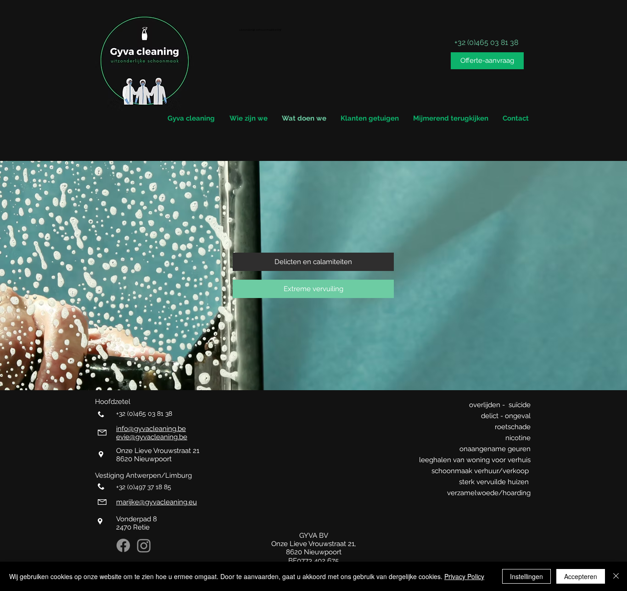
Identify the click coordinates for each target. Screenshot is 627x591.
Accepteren (580, 576)
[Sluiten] (615, 576)
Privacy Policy (464, 576)
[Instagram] (144, 545)
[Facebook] (123, 545)
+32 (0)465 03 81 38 (145, 413)
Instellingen (526, 576)
